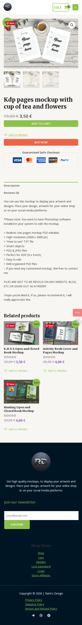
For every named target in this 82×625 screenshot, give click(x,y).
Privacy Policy (33, 600)
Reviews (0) (11, 193)
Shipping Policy (34, 604)
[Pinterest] (48, 615)
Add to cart (41, 123)
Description (12, 185)
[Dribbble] (41, 615)
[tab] (41, 185)
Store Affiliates (41, 575)
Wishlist (41, 562)
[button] (16, 135)
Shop (41, 553)
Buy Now (41, 142)
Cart (41, 557)
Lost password (41, 566)
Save (12, 23)
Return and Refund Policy (41, 608)
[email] (33, 615)
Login (41, 571)
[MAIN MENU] (75, 7)
